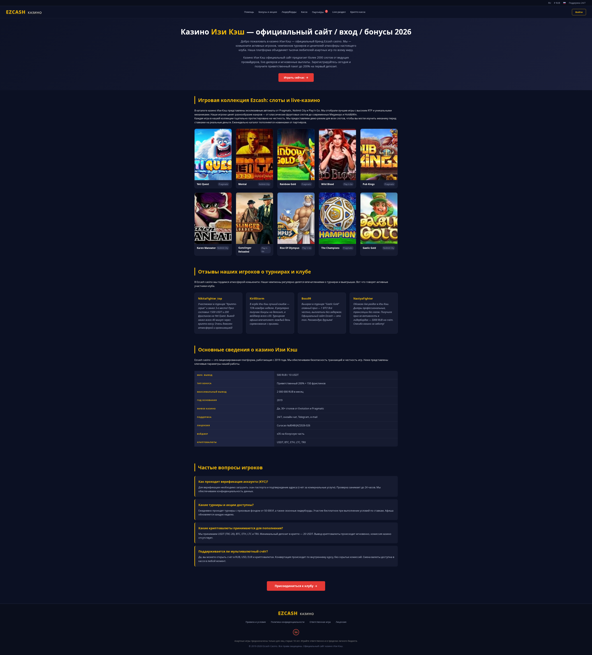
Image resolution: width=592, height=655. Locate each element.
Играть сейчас (294, 77)
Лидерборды (289, 11)
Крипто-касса (357, 11)
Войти (579, 12)
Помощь (249, 11)
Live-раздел (339, 11)
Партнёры (319, 12)
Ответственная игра (320, 621)
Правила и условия (256, 621)
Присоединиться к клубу (294, 586)
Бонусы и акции (268, 11)
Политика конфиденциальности (287, 621)
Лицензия (341, 621)
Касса (304, 11)
